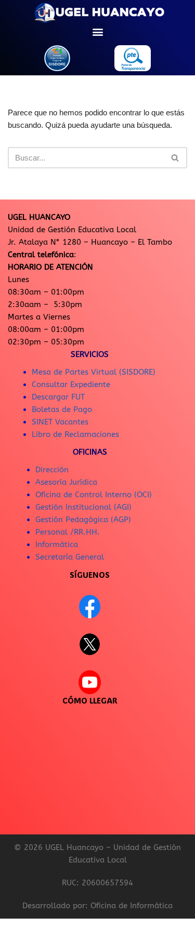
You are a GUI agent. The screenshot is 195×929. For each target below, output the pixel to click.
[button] (97, 31)
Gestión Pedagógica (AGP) (83, 519)
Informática (56, 544)
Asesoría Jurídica (66, 482)
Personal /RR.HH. (67, 532)
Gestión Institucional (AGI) (83, 507)
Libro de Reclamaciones (75, 434)
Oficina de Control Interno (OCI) (93, 494)
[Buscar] (175, 157)
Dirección (52, 469)
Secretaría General (69, 557)
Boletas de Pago (62, 409)
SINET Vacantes (60, 422)
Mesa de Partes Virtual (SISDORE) (93, 372)
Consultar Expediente (71, 384)
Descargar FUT (58, 397)
